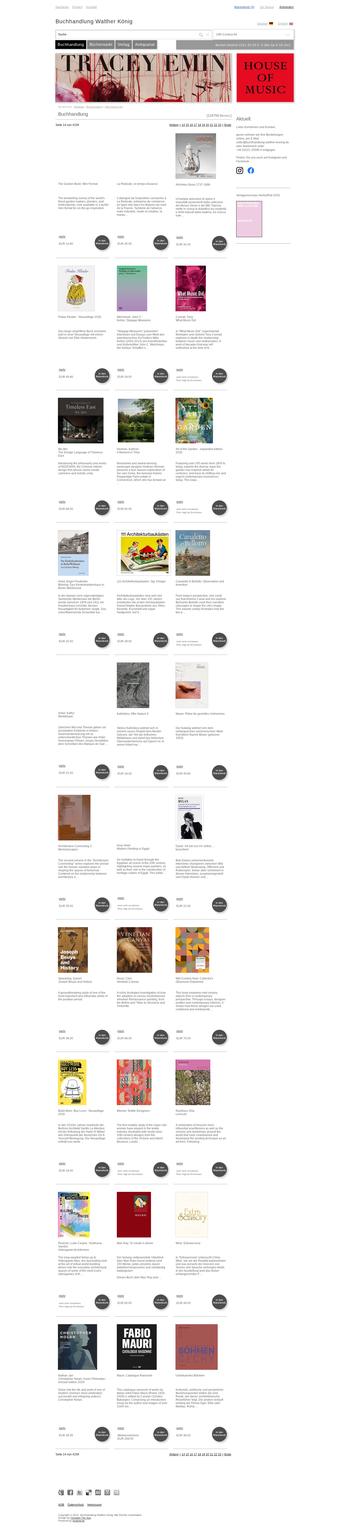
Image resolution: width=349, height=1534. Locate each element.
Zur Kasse (267, 7)
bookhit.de (79, 1520)
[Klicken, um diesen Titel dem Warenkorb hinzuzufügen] (103, 250)
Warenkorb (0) (244, 7)
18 (199, 125)
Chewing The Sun (81, 1517)
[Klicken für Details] (83, 156)
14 (183, 125)
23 (219, 125)
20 (207, 125)
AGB (61, 1504)
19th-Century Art (114, 106)
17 (195, 125)
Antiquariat (145, 45)
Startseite (62, 7)
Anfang (174, 125)
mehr (62, 236)
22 (215, 125)
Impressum (94, 1504)
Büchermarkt (101, 45)
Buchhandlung (71, 45)
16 (191, 125)
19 (203, 125)
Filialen (77, 7)
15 (187, 125)
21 (211, 125)
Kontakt (91, 7)
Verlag (123, 45)
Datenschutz (76, 1504)
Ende (227, 125)
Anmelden (286, 7)
